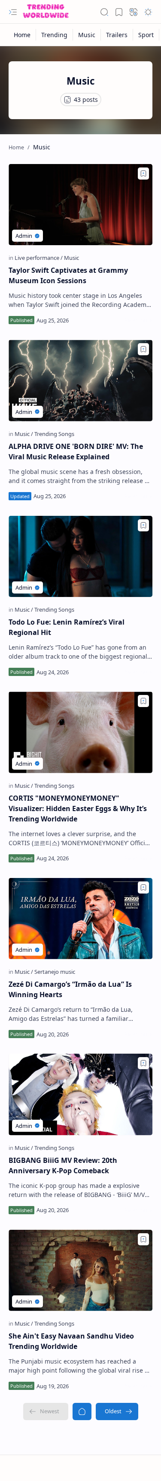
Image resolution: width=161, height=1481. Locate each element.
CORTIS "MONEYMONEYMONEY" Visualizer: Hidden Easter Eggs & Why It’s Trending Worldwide (78, 808)
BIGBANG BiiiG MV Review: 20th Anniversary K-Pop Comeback (63, 1165)
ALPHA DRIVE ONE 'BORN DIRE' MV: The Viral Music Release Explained (76, 451)
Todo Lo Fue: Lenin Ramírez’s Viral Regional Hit (67, 627)
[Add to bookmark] (143, 173)
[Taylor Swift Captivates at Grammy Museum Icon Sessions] (80, 204)
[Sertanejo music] (54, 972)
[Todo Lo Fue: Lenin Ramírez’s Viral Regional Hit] (80, 556)
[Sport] (146, 35)
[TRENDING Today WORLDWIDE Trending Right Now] (45, 12)
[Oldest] (117, 1411)
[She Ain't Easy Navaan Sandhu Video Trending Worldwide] (80, 1270)
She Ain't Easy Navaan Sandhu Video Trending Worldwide (71, 1341)
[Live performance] (39, 258)
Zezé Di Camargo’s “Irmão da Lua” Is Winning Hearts (70, 989)
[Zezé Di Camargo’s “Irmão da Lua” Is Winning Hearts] (80, 918)
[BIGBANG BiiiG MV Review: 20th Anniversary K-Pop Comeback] (80, 1094)
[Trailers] (117, 35)
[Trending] (54, 35)
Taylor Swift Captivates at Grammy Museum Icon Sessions (68, 275)
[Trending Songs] (54, 434)
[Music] (87, 35)
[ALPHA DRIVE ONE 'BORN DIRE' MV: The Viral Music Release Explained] (80, 380)
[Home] (22, 35)
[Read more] (138, 320)
